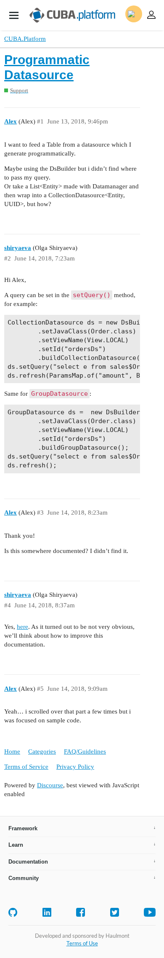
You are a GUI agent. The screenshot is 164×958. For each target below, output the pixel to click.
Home (12, 751)
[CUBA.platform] (13, 15)
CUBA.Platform (25, 38)
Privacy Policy (75, 766)
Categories (42, 751)
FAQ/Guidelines (85, 751)
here (22, 626)
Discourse (50, 785)
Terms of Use (82, 943)
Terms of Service (26, 766)
